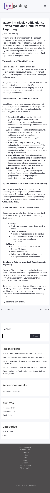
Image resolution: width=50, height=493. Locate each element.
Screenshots (25, 450)
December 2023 (8, 408)
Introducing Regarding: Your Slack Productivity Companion (24, 367)
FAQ (25, 458)
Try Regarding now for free (13, 302)
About (25, 460)
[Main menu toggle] (45, 6)
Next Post (44, 309)
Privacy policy (25, 468)
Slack (6, 33)
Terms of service (25, 465)
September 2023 (8, 411)
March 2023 (7, 415)
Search (7, 329)
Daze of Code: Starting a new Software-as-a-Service (22, 354)
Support (25, 463)
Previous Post (7, 309)
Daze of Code (7, 432)
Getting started (25, 447)
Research (25, 452)
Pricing (25, 455)
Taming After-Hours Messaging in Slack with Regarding (22, 357)
